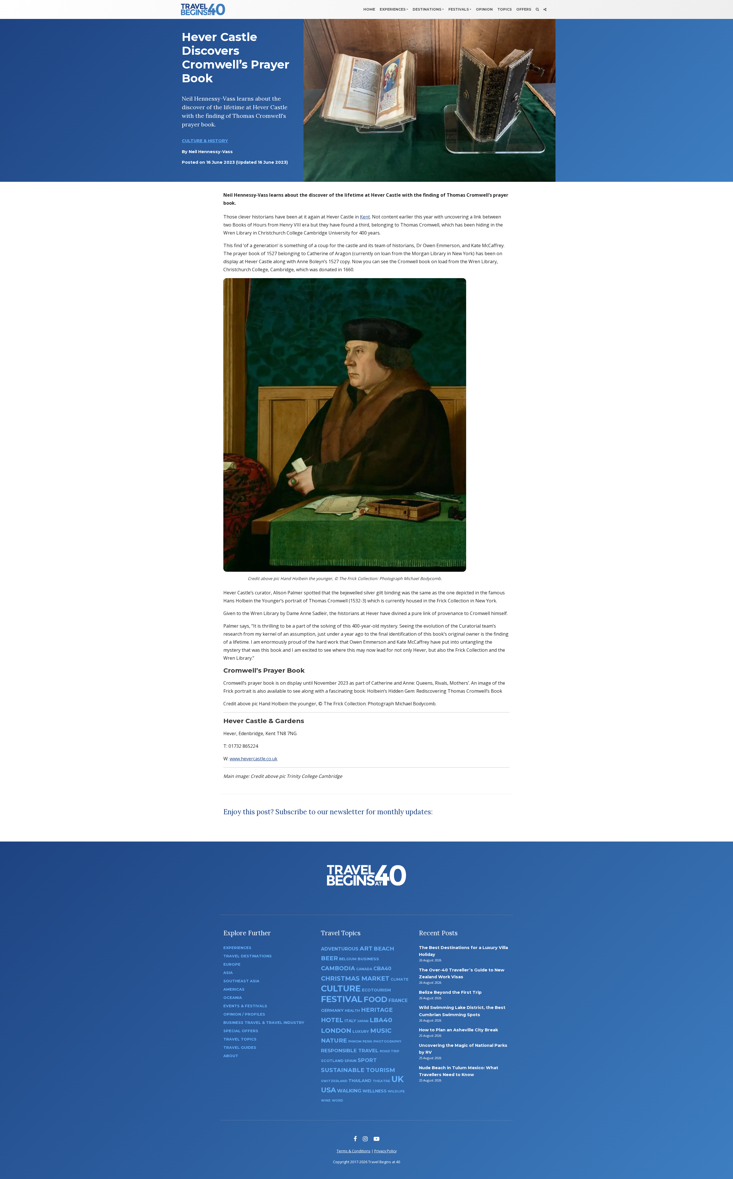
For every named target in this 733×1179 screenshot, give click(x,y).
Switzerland (334, 1081)
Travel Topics (240, 1039)
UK (397, 1079)
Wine (326, 1100)
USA (328, 1090)
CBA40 (382, 968)
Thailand (359, 1080)
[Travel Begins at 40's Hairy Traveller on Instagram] (365, 1139)
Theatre (381, 1081)
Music (380, 1030)
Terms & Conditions (354, 1150)
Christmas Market (355, 978)
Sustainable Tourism (358, 1070)
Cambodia (338, 968)
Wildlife (396, 1091)
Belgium (347, 959)
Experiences (392, 9)
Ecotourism (376, 990)
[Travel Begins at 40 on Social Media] (545, 9)
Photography (387, 1041)
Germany (332, 1010)
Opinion (484, 9)
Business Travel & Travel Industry (263, 1022)
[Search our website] (537, 9)
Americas (234, 989)
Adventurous (339, 949)
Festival (341, 999)
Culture (341, 988)
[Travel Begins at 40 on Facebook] (355, 1139)
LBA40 (381, 1020)
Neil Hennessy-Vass (211, 151)
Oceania (232, 997)
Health (352, 1010)
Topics (504, 9)
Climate (399, 979)
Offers (523, 9)
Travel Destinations (247, 956)
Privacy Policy (385, 1150)
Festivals (458, 9)
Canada (364, 969)
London (336, 1030)
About (230, 1056)
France (398, 1000)
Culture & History (205, 140)
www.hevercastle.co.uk (253, 759)
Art (366, 948)
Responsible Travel (350, 1050)
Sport (367, 1060)
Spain (350, 1060)
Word (337, 1100)
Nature (334, 1040)
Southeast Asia (241, 981)
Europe (232, 964)
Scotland (332, 1061)
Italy (350, 1020)
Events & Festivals (245, 1006)
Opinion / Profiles (244, 1014)
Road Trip (389, 1051)
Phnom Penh (360, 1041)
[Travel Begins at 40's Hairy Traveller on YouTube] (376, 1139)
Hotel (332, 1020)
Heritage (377, 1009)
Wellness (374, 1091)
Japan (363, 1021)
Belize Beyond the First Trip (450, 992)
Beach (384, 948)
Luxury (360, 1031)
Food (375, 999)
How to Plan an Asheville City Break (458, 1029)
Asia (228, 973)
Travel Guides (239, 1047)
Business (368, 959)
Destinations (427, 9)
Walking (349, 1091)
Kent (365, 217)
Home (369, 9)
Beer (329, 958)
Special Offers (240, 1031)
